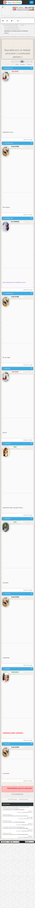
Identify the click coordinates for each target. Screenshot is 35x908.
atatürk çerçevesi (7, 820)
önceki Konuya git (12, 799)
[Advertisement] (23, 14)
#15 (31, 368)
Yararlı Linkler (12, 21)
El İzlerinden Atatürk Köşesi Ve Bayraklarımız (13, 827)
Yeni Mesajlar (7, 21)
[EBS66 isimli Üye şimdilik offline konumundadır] (6, 451)
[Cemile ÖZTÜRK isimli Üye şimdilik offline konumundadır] (6, 150)
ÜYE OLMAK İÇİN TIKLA (17, 794)
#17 (31, 518)
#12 (31, 142)
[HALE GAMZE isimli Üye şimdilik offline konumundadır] (6, 75)
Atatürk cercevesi (7, 833)
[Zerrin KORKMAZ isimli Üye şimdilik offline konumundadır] (6, 226)
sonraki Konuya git (23, 799)
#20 (31, 743)
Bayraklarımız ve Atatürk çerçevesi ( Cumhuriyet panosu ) (17, 53)
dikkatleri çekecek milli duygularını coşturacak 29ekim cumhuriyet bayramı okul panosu (16, 808)
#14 (31, 293)
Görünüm (29, 64)
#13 (31, 218)
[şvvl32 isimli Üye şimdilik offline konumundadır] (6, 526)
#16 (31, 443)
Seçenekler (22, 64)
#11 (31, 67)
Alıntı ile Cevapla (27, 139)
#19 (31, 668)
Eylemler (18, 21)
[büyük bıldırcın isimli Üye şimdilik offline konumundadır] (6, 676)
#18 (31, 593)
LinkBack (17, 64)
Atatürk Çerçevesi (7, 814)
